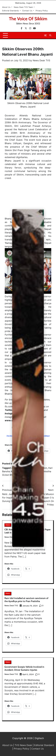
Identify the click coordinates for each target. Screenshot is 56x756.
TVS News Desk (23, 745)
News (8, 525)
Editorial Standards (10, 11)
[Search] (50, 35)
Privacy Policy (42, 11)
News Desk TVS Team (23, 7)
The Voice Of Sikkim (28, 18)
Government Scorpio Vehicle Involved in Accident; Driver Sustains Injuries (24, 668)
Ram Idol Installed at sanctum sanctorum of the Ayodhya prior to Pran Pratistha (26, 600)
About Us (6, 7)
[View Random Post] (45, 35)
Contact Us (27, 11)
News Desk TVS (41, 60)
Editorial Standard (44, 745)
